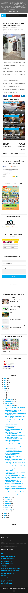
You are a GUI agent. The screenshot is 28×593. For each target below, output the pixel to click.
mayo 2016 (8, 503)
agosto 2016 (8, 497)
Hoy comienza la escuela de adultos (13, 110)
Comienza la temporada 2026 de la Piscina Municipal (17, 326)
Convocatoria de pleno (16, 319)
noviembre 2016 (9, 401)
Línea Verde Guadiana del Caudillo (10, 568)
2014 (5, 515)
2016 (5, 398)
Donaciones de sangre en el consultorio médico (12, 441)
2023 (5, 384)
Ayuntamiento (17, 29)
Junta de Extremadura (7, 566)
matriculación (21, 30)
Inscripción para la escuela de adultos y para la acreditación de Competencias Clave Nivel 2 (13, 136)
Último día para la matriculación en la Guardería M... (15, 417)
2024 (5, 382)
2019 (5, 392)
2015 (5, 513)
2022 (5, 386)
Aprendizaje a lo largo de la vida (12, 102)
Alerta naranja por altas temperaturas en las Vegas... (13, 481)
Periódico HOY (5, 575)
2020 (5, 390)
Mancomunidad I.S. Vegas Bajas (10, 570)
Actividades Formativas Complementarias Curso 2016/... (14, 438)
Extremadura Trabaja (7, 563)
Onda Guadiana (5, 572)
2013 (5, 517)
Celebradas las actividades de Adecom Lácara (18, 300)
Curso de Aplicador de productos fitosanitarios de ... (14, 484)
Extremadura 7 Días (6, 561)
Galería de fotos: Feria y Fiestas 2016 (15, 435)
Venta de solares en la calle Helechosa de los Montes (15, 414)
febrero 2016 (8, 509)
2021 (5, 388)
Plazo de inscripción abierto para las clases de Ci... (15, 469)
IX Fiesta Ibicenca (14, 313)
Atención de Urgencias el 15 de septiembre (13, 457)
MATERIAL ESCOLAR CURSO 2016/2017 (14, 475)
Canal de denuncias (6, 583)
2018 (5, 394)
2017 (5, 396)
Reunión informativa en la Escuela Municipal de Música (14, 420)
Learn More (12, 11)
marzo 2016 (8, 507)
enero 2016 (8, 511)
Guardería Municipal (12, 30)
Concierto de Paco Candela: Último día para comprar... (15, 466)
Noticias (5, 32)
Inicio (3, 15)
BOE (2, 553)
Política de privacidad (7, 582)
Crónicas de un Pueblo (7, 558)
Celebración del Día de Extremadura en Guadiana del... (15, 472)
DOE (2, 560)
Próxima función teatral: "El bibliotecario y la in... (12, 423)
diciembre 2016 (9, 399)
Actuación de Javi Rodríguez (12, 495)
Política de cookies (6, 580)
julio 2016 (7, 499)
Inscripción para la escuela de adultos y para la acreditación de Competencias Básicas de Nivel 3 (13, 122)
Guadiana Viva (5, 565)
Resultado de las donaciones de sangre (13, 430)
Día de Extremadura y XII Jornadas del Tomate (15, 478)
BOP (2, 555)
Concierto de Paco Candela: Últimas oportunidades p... (14, 447)
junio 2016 (7, 501)
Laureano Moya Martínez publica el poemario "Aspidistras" (16, 308)
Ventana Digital (5, 577)
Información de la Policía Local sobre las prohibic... (15, 463)
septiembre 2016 (9, 405)
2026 (5, 378)
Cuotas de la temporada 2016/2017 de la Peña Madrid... (15, 460)
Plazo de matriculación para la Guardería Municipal (13, 433)
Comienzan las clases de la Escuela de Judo (15, 407)
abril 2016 (7, 505)
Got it (18, 11)
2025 (5, 380)
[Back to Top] (14, 591)
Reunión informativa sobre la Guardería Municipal (13, 411)
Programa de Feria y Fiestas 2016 (13, 486)
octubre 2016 (8, 403)
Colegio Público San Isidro (8, 556)
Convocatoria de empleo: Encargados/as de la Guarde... (13, 450)
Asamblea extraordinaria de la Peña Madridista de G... (14, 492)
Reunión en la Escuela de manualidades (11, 426)
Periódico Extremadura (7, 573)
